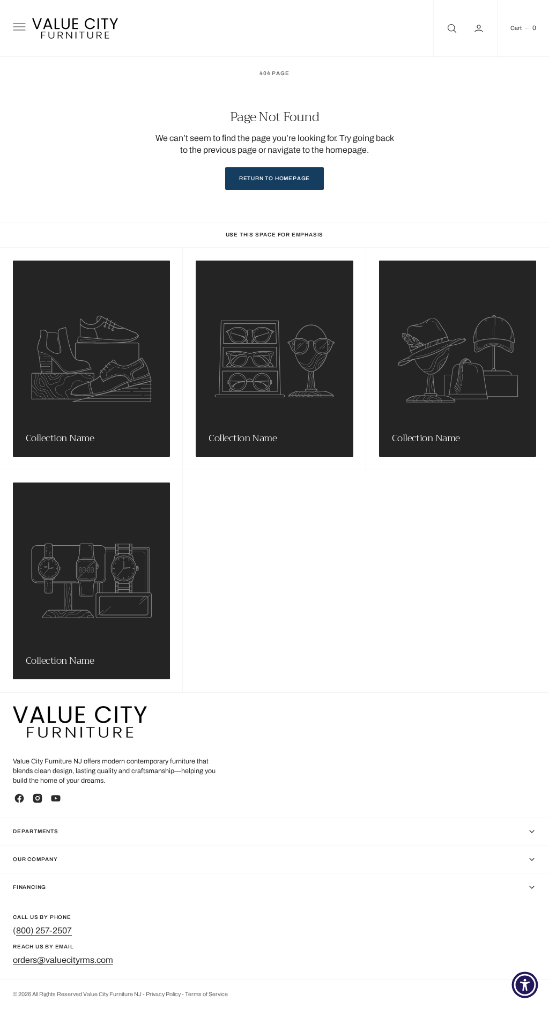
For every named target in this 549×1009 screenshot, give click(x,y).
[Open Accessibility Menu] (524, 984)
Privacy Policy (164, 994)
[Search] (451, 28)
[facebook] (19, 798)
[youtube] (55, 798)
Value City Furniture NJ (112, 994)
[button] (18, 28)
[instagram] (37, 798)
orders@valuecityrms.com (63, 960)
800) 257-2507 (44, 930)
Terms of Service (206, 994)
